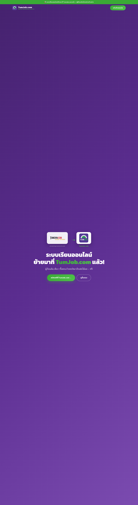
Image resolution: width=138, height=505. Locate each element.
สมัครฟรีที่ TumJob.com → (61, 277)
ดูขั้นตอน (83, 277)
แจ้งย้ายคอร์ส (118, 8)
